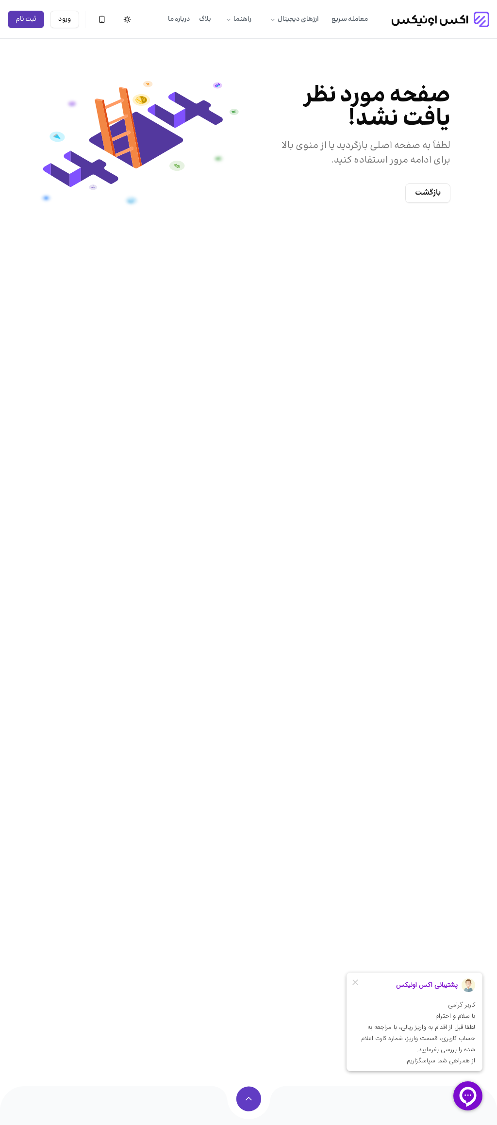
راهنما (242, 19)
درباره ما (179, 19)
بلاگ (205, 19)
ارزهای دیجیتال (298, 19)
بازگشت (428, 193)
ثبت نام (26, 19)
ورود (64, 19)
